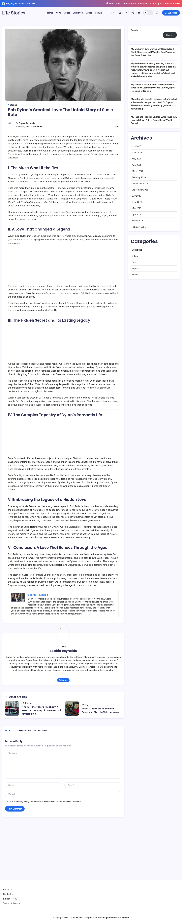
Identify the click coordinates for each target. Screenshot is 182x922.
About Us (7, 889)
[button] (148, 12)
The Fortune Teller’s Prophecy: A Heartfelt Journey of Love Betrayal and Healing (41, 710)
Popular (135, 268)
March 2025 (137, 220)
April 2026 (136, 165)
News (134, 262)
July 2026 (136, 146)
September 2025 (140, 189)
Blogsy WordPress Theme (116, 917)
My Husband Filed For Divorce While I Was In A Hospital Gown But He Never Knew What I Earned (154, 120)
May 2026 (136, 158)
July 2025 (136, 195)
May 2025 (136, 208)
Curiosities (137, 249)
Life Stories (13, 12)
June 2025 (137, 202)
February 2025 (139, 227)
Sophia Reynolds (27, 123)
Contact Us (8, 894)
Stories (135, 274)
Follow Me (63, 680)
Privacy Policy (10, 898)
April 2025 (136, 214)
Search (134, 30)
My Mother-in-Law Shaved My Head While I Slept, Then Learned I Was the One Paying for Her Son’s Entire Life (153, 52)
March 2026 (137, 171)
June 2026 (137, 152)
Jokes (135, 256)
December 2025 (140, 183)
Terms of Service (11, 903)
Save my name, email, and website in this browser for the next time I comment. (45, 801)
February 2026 (139, 177)
